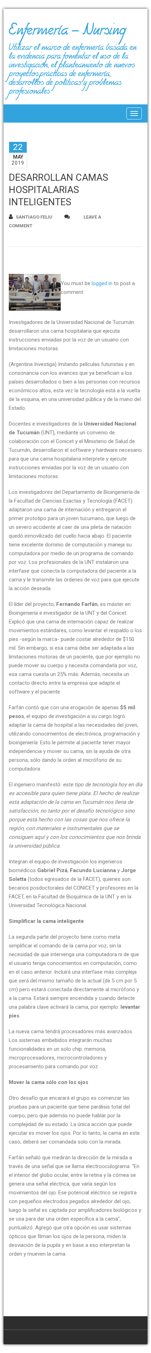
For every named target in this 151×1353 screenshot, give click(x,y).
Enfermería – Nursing (67, 32)
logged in (102, 283)
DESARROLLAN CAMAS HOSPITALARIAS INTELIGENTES (58, 190)
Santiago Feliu (34, 217)
